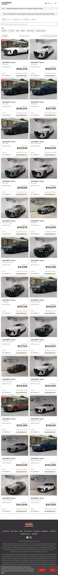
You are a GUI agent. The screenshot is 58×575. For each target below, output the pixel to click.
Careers (53, 531)
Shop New (6, 531)
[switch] (55, 3)
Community (44, 531)
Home (3, 8)
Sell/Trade (27, 531)
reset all (33, 19)
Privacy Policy (26, 534)
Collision (36, 531)
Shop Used (14, 531)
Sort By (43, 36)
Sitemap (34, 534)
